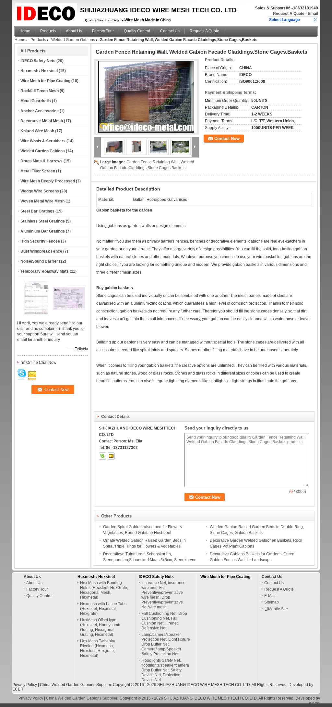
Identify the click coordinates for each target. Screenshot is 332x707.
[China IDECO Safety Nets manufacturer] (45, 11)
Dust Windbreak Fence (41, 251)
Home (24, 31)
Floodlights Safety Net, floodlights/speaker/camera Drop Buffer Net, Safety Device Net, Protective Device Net (165, 670)
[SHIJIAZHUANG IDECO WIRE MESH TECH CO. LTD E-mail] (111, 456)
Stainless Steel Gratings (42, 221)
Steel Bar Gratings (37, 211)
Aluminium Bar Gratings (42, 231)
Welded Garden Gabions (73, 40)
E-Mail (270, 595)
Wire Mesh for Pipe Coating (45, 81)
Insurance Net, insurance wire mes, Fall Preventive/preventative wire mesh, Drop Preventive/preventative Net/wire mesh (163, 595)
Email (313, 13)
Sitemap (271, 602)
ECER (17, 689)
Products (48, 31)
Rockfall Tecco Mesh (39, 91)
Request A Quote (288, 13)
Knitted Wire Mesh (37, 131)
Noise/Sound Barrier (39, 261)
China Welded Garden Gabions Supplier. (76, 684)
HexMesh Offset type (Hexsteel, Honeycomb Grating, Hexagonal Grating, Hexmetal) (100, 627)
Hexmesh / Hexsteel (39, 71)
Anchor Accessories (39, 111)
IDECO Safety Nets (37, 61)
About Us (74, 31)
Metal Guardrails (35, 101)
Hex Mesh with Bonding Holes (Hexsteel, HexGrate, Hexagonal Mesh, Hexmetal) (104, 590)
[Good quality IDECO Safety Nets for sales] (36, 314)
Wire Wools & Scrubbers (42, 141)
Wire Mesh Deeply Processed (47, 181)
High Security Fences (40, 241)
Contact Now (227, 138)
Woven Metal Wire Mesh (42, 201)
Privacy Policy (24, 684)
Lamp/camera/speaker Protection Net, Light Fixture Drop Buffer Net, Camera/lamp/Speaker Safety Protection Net (165, 644)
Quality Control (137, 31)
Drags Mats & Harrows (41, 161)
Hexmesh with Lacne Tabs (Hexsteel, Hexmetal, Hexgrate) (103, 609)
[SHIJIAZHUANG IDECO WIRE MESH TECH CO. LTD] (315, 20)
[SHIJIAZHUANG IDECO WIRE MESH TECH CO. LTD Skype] (102, 456)
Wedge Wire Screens (39, 191)
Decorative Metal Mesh (41, 121)
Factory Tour (103, 31)
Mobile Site (278, 609)
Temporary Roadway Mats (44, 271)
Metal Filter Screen (37, 171)
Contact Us (170, 31)
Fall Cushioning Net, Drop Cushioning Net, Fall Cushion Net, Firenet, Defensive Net (164, 620)
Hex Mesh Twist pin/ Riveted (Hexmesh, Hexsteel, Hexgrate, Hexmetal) (97, 648)
